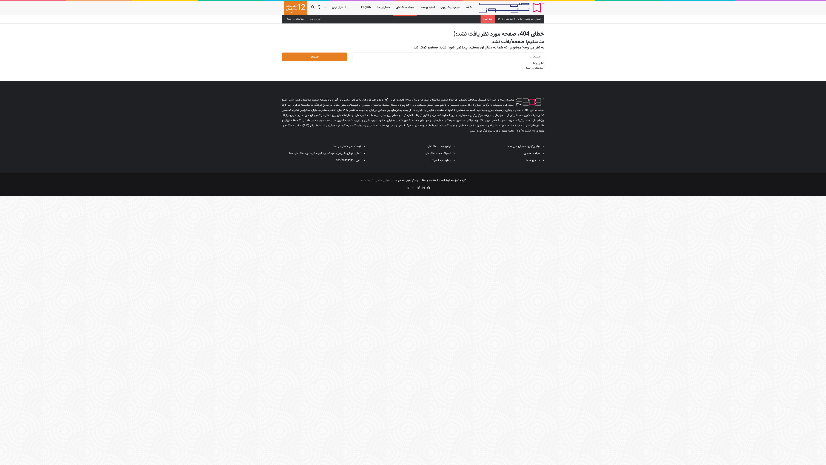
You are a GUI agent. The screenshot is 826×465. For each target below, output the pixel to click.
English (366, 7)
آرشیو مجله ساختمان (439, 146)
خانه (469, 7)
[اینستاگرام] (423, 188)
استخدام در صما (296, 19)
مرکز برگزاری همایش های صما (523, 146)
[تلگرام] (418, 188)
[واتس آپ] (413, 188)
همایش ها (383, 7)
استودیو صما (427, 7)
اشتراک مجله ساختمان (438, 153)
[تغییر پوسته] (319, 8)
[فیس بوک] (428, 188)
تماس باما (315, 19)
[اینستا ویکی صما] (402, 186)
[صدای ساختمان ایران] (511, 7)
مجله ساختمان (405, 7)
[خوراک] (407, 188)
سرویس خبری (451, 7)
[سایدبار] (325, 8)
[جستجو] (313, 8)
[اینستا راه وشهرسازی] (397, 186)
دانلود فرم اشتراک (441, 160)
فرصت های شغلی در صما (347, 146)
